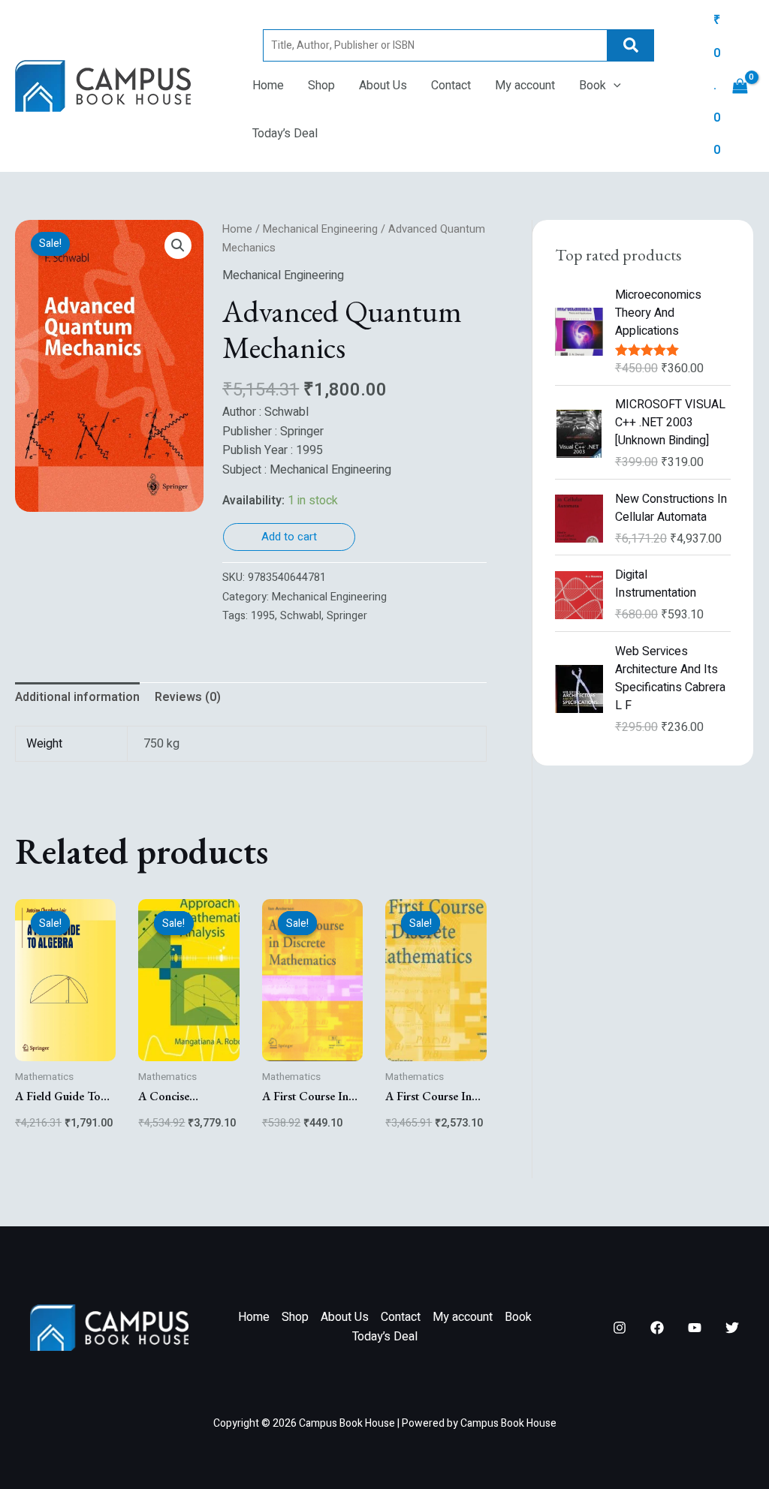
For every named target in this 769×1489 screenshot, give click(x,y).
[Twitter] (732, 1327)
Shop (321, 86)
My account (525, 86)
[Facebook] (657, 1327)
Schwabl (300, 616)
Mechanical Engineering (320, 229)
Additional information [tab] (77, 697)
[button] (613, 86)
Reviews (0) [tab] (188, 697)
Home (268, 86)
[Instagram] (619, 1327)
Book (592, 86)
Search (631, 45)
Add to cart (289, 536)
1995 (263, 616)
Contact (451, 86)
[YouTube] (694, 1327)
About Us (383, 86)
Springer (347, 616)
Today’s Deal (285, 134)
